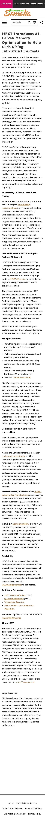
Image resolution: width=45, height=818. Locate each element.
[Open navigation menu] (4, 22)
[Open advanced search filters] (35, 22)
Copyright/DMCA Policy (15, 814)
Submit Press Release (12, 808)
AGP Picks (6, 4)
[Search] (29, 22)
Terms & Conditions (33, 808)
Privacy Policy (34, 814)
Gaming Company (20, 524)
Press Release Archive (26, 803)
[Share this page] (41, 22)
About (11, 803)
